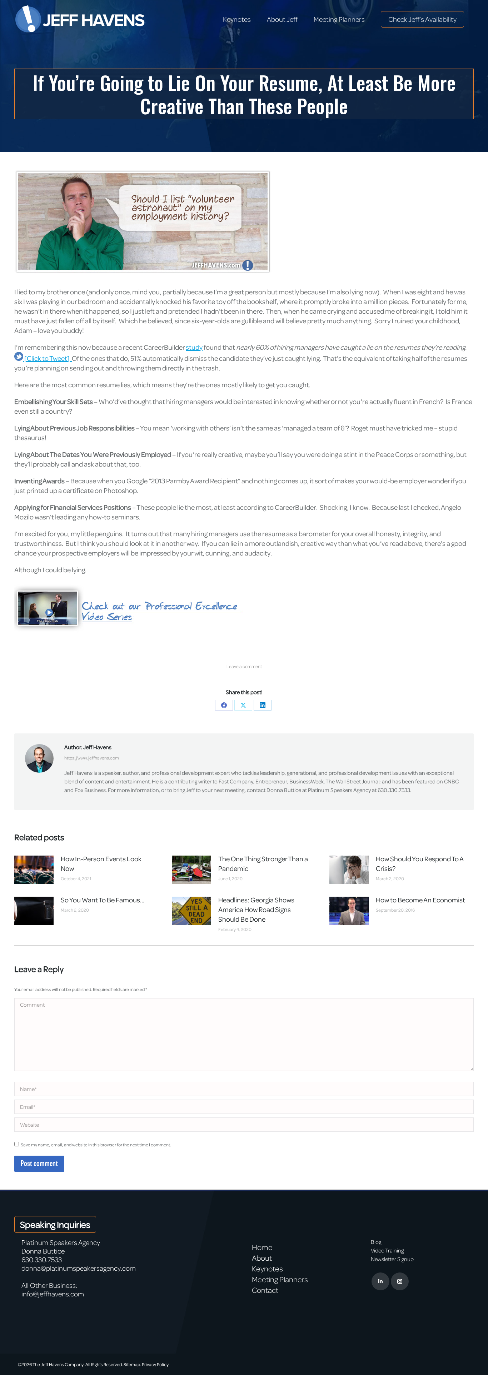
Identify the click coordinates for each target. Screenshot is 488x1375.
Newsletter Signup (392, 1259)
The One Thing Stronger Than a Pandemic (263, 863)
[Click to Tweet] (47, 358)
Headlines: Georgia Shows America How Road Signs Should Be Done (256, 909)
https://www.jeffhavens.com (91, 757)
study (194, 347)
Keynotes (267, 1268)
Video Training (387, 1250)
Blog (376, 1242)
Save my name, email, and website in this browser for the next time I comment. (96, 1144)
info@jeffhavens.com (52, 1294)
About (262, 1257)
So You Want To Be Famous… (102, 900)
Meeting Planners (280, 1279)
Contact (265, 1290)
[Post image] (34, 870)
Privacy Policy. (156, 1364)
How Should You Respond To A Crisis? (419, 863)
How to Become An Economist (420, 900)
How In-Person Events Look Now (101, 863)
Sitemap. (132, 1364)
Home (262, 1247)
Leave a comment (244, 666)
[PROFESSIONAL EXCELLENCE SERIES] (148, 640)
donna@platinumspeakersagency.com (78, 1268)
